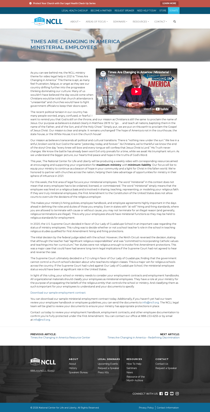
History (73, 368)
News (130, 372)
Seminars (132, 368)
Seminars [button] (119, 21)
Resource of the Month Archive (136, 378)
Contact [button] (159, 21)
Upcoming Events (108, 363)
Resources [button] (140, 21)
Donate (173, 10)
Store (162, 10)
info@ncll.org (150, 302)
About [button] (74, 21)
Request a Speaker (108, 368)
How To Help (134, 363)
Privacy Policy (146, 407)
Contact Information (168, 407)
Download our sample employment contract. (58, 292)
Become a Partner (101, 10)
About (72, 363)
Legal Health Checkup (75, 10)
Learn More (169, 3)
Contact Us (161, 363)
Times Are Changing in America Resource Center (60, 337)
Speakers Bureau (78, 372)
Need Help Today (146, 10)
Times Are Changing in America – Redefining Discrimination (143, 337)
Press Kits (103, 372)
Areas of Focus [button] (96, 21)
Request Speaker (124, 10)
